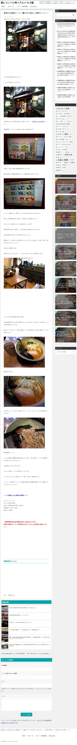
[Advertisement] (26, 64)
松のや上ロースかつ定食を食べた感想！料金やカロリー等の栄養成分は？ (66, 335)
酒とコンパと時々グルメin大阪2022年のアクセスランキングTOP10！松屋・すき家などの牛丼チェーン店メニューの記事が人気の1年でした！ (66, 219)
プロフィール (11, 6)
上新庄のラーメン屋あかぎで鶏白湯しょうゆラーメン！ (21, 622)
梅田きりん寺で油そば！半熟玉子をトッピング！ (66, 269)
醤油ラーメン (60, 170)
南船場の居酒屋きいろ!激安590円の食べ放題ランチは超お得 (66, 318)
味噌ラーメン (11, 595)
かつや (59, 111)
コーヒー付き (60, 131)
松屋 (67, 162)
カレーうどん (67, 129)
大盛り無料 (62, 160)
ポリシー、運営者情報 (22, 6)
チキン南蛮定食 (60, 139)
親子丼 (59, 167)
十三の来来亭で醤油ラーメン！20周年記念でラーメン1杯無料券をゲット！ (25, 629)
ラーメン (24, 19)
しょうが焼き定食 (61, 116)
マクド (58, 144)
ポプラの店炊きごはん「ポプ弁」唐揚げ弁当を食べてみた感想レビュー (66, 302)
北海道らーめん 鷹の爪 (38, 121)
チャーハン (69, 139)
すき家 (70, 116)
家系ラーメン (59, 162)
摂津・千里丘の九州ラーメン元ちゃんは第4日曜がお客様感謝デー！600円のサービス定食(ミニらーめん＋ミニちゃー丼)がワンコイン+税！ (39, 653)
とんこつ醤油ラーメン (61, 121)
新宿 (29, 19)
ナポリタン (59, 141)
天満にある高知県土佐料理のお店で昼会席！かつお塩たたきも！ (22, 607)
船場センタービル (67, 165)
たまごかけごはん (61, 118)
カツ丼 (59, 129)
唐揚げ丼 (59, 154)
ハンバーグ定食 (69, 141)
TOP (11, 729)
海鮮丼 (73, 162)
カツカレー (67, 126)
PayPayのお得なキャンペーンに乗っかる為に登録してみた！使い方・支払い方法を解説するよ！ (66, 186)
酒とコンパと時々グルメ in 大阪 (17, 2)
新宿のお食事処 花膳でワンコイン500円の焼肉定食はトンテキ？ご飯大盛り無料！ (14, 653)
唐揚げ (68, 152)
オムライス (59, 126)
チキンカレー (60, 136)
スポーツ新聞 (62, 134)
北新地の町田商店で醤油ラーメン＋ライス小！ (19, 615)
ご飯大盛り (68, 113)
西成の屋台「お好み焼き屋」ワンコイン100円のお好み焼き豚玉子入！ (66, 203)
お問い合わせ (34, 6)
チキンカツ (73, 134)
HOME (3, 6)
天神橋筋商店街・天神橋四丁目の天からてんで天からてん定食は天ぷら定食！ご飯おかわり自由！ (66, 73)
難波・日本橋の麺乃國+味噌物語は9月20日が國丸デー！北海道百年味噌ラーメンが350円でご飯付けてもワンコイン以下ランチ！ (29, 638)
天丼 (73, 159)
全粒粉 (65, 149)
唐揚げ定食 (68, 155)
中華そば (59, 149)
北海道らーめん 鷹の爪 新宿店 (15, 495)
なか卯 (70, 121)
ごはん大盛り (59, 113)
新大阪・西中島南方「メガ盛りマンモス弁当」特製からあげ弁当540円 (66, 252)
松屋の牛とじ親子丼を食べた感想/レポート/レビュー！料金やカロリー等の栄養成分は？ (66, 44)
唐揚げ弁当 (59, 157)
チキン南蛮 (68, 136)
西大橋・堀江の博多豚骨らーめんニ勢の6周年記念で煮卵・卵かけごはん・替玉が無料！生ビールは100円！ (29, 645)
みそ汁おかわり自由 (63, 124)
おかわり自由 (63, 108)
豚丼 (65, 167)
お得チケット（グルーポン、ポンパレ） (12, 19)
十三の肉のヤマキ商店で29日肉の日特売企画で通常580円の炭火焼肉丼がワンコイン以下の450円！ (66, 285)
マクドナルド (67, 144)
